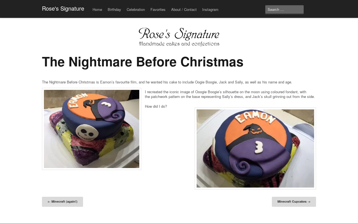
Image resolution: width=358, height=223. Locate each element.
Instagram (210, 9)
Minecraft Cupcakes (293, 201)
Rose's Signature (63, 8)
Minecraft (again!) (62, 201)
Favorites (158, 9)
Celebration (136, 9)
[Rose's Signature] (179, 38)
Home (97, 9)
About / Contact (184, 9)
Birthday (114, 9)
